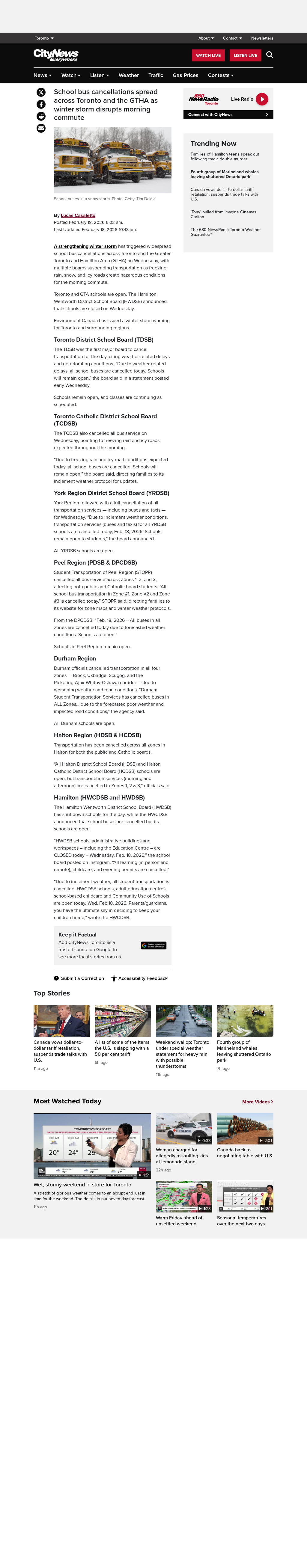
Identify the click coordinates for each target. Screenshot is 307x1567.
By (74, 215)
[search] (269, 55)
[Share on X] (41, 92)
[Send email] (41, 128)
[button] (206, 38)
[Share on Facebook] (41, 104)
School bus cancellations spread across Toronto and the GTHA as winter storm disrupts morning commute (106, 105)
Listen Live (245, 55)
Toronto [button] (42, 38)
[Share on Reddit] (41, 116)
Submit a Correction (82, 978)
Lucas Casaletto (78, 215)
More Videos (256, 1102)
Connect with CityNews (210, 114)
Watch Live (208, 55)
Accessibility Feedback (143, 978)
